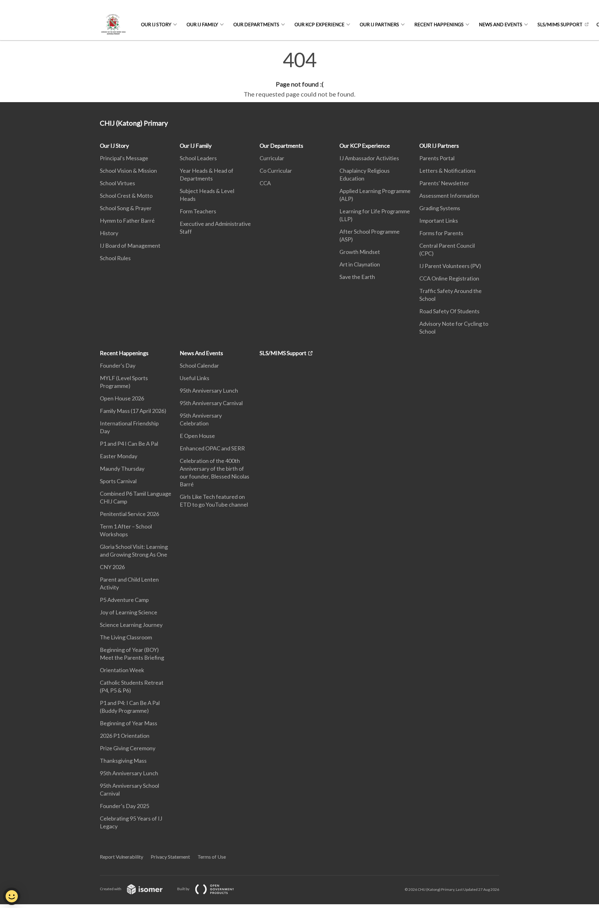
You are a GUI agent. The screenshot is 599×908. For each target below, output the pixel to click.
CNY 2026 (112, 566)
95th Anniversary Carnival (211, 402)
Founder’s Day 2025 (124, 805)
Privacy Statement (170, 857)
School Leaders (198, 158)
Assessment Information (449, 195)
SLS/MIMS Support (560, 24)
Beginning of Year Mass (128, 723)
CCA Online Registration (449, 278)
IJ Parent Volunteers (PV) (450, 265)
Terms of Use (211, 857)
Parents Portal (437, 158)
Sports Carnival (118, 481)
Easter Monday (118, 456)
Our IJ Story (156, 24)
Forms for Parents (441, 233)
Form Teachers (198, 211)
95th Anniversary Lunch (129, 773)
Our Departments (256, 24)
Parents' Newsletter (444, 183)
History (109, 233)
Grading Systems (439, 208)
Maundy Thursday (122, 468)
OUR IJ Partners (379, 24)
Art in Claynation (359, 264)
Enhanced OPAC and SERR (212, 448)
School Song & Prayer (126, 208)
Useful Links (194, 378)
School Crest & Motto (126, 195)
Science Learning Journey (131, 624)
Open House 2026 (122, 398)
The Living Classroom (126, 637)
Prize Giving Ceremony (127, 748)
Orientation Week (122, 670)
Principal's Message (124, 158)
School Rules (115, 258)
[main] (299, 74)
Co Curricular (276, 170)
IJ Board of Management (130, 245)
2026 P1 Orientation (124, 735)
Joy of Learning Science (128, 612)
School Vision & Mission (128, 170)
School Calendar (199, 365)
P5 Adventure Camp (124, 599)
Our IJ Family (202, 24)
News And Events (500, 24)
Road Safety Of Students (449, 311)
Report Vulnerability (121, 857)
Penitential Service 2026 (129, 513)
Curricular (272, 158)
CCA (265, 183)
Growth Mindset (359, 251)
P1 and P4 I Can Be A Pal (129, 443)
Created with (111, 888)
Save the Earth (357, 276)
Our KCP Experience (319, 24)
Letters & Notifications (447, 170)
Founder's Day (117, 365)
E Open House (197, 435)
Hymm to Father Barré (127, 220)
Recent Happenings (439, 24)
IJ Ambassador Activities (369, 158)
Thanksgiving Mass (123, 760)
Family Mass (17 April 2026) (133, 410)
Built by (183, 888)
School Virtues (117, 183)
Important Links (438, 220)
